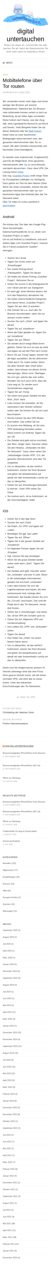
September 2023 (10, 1046)
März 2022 (7, 1162)
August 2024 (8, 985)
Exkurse (6, 884)
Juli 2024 (7, 992)
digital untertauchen (19, 746)
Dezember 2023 (10, 1032)
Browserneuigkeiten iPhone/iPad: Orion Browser (24, 753)
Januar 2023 (8, 1101)
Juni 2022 (7, 1142)
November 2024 (10, 971)
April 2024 (7, 1012)
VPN (32, 697)
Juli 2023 (7, 1060)
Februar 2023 (9, 1094)
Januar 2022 (8, 1176)
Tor (25, 164)
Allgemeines (8, 870)
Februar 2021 (9, 1244)
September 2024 (10, 978)
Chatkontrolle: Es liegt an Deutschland (19, 831)
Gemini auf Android (11, 841)
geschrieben (9, 205)
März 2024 (7, 1019)
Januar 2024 (8, 1026)
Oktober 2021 (9, 1189)
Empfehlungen (9, 877)
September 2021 (10, 1196)
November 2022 (10, 1114)
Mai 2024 (7, 1005)
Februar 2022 (9, 1169)
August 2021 (8, 1203)
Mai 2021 (7, 1223)
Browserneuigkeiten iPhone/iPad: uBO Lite (21, 765)
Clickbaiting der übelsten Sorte (18, 712)
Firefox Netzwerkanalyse (15, 723)
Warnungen (8, 911)
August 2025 (8, 937)
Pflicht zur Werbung (11, 778)
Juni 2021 (7, 1217)
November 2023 (10, 1039)
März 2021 (7, 1237)
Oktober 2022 (9, 1121)
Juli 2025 (7, 944)
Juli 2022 (7, 1135)
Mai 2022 (7, 1148)
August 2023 (8, 1053)
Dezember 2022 (10, 1107)
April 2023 (7, 1080)
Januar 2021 (8, 1251)
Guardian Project (21, 175)
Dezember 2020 (10, 1258)
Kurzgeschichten (10, 897)
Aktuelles (7, 863)
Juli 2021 (7, 1210)
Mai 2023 (7, 1073)
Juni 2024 (7, 998)
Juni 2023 (7, 1067)
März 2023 (7, 1087)
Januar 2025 (8, 964)
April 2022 (7, 1155)
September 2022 (10, 1128)
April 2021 (7, 1230)
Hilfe (5, 75)
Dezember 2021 (10, 1182)
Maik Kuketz (35, 131)
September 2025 (10, 930)
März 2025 (7, 958)
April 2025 (7, 951)
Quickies (7, 904)
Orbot (20, 172)
